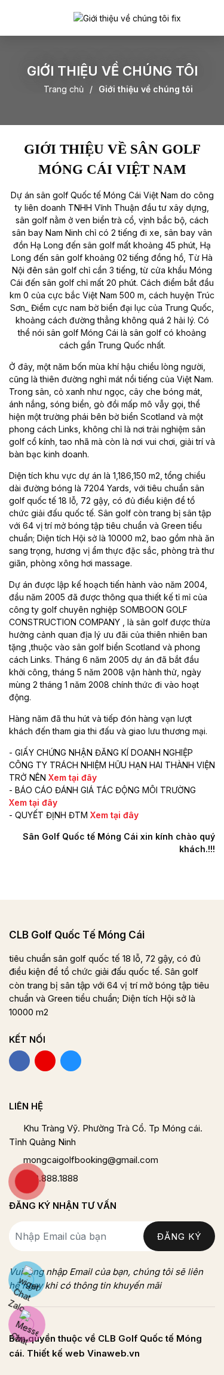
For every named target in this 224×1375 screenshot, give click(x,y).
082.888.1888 (50, 1178)
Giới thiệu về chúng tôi (146, 89)
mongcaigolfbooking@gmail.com (90, 1159)
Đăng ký (179, 1236)
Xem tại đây (114, 815)
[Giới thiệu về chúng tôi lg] (127, 18)
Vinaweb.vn (113, 1353)
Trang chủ (64, 89)
